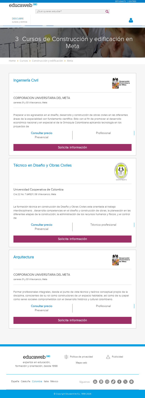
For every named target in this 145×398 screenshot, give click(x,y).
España (15, 381)
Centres (132, 1)
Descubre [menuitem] (19, 20)
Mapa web (81, 362)
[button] (131, 20)
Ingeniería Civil (25, 80)
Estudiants (120, 1)
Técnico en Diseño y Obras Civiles (42, 165)
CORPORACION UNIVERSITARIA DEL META (41, 98)
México (54, 381)
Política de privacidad (81, 356)
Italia (46, 381)
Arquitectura (23, 257)
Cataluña (25, 381)
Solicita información (72, 147)
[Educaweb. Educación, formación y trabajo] (23, 5)
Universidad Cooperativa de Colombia (38, 189)
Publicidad (117, 356)
